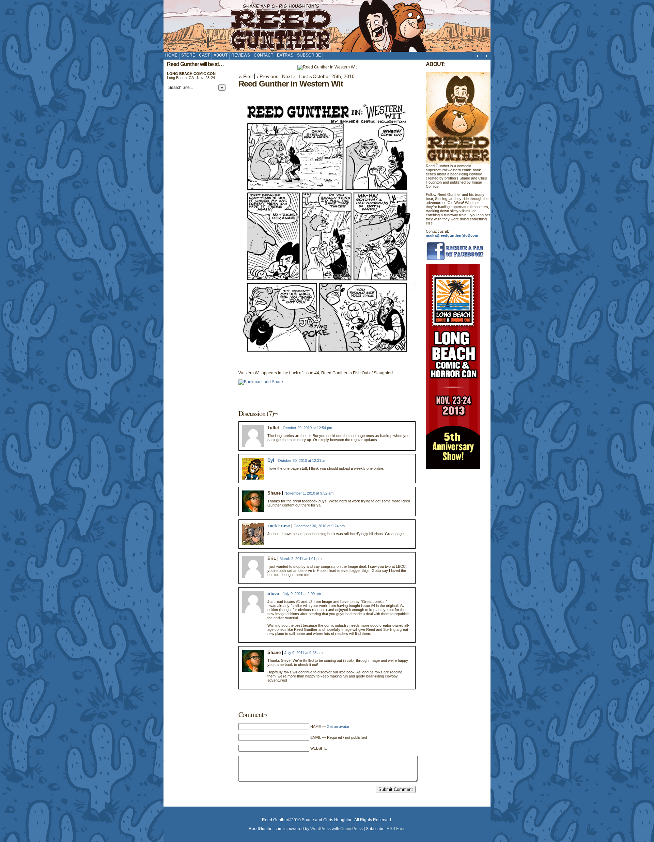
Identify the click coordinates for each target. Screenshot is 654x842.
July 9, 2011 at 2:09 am (302, 594)
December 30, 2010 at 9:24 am (319, 526)
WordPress (320, 828)
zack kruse (278, 525)
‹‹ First (245, 76)
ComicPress (351, 828)
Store (188, 55)
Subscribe (309, 55)
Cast (204, 55)
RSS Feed (396, 828)
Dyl (270, 460)
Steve (273, 593)
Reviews (240, 55)
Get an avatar (338, 726)
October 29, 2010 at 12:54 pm (307, 428)
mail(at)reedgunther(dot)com (452, 235)
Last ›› (306, 76)
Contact (263, 55)
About (221, 55)
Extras (285, 55)
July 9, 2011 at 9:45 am (303, 653)
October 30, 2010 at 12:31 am (302, 460)
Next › (288, 76)
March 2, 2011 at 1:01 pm (301, 559)
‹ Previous (267, 76)
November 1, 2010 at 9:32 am (308, 493)
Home (171, 55)
